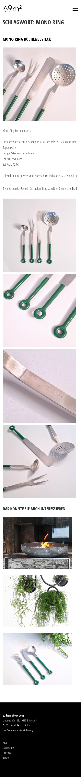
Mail (74, 188)
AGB (5, 743)
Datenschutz (8, 748)
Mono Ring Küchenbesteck (27, 39)
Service (6, 757)
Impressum (8, 752)
